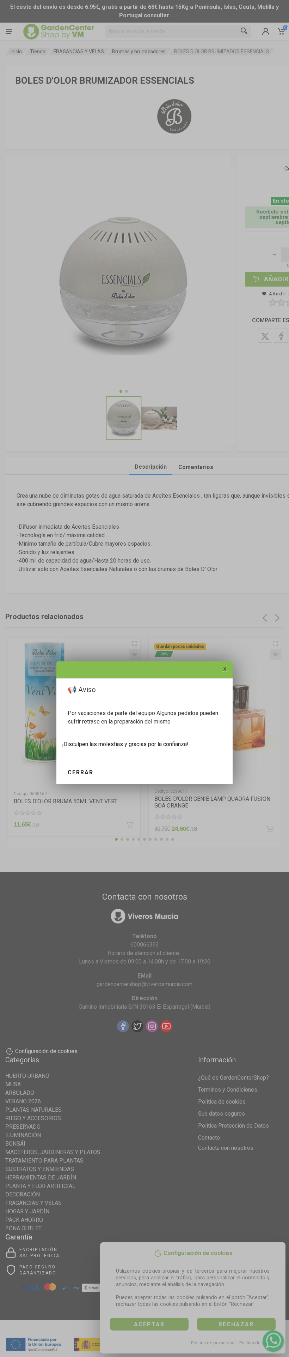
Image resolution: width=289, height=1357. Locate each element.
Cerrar (80, 772)
